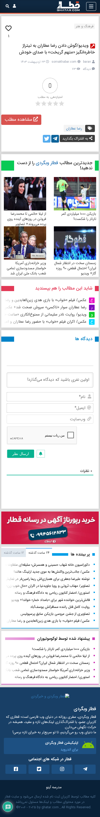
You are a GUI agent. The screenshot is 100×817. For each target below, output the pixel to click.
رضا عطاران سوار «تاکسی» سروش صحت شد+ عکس (45, 307)
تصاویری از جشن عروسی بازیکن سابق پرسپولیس (55, 614)
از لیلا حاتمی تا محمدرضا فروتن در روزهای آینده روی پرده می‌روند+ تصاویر (26, 219)
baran (87, 61)
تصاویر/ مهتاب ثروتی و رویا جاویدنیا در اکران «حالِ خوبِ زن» (48, 586)
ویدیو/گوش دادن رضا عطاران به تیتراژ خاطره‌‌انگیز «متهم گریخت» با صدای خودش (57, 49)
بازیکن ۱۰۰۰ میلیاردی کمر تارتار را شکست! (78, 216)
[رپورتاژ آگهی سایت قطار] (50, 529)
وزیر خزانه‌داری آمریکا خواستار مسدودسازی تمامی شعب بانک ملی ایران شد (26, 268)
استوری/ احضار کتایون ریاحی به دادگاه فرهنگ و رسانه (52, 593)
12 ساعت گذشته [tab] (14, 552)
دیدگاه (87, 69)
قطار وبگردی (47, 162)
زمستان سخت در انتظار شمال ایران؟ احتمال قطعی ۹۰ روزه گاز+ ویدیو (75, 268)
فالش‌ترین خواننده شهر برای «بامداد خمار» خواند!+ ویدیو (50, 600)
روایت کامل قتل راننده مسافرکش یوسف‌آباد (60, 607)
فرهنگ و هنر (84, 26)
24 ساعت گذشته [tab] (38, 552)
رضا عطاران (74, 128)
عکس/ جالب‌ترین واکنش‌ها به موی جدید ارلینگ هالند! (52, 571)
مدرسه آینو (54, 787)
